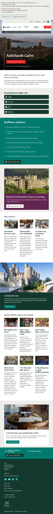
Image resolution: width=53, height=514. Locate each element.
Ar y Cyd (10, 102)
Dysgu (19, 27)
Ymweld (14, 27)
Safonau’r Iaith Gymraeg (9, 496)
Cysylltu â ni (6, 473)
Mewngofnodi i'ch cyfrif (24, 66)
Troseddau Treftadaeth (9, 494)
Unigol (10, 97)
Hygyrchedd (7, 483)
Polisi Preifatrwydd (8, 488)
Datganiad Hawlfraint (8, 511)
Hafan (5, 32)
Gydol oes (10, 112)
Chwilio (44, 21)
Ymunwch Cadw (47, 27)
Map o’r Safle (7, 486)
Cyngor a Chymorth (36, 27)
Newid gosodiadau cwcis (19, 16)
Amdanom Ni (26, 27)
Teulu (9, 107)
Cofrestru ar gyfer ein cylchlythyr (11, 475)
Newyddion (38, 21)
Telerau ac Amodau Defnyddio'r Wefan (12, 490)
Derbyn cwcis (5, 16)
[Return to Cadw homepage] (7, 27)
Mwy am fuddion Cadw (14, 161)
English (31, 21)
